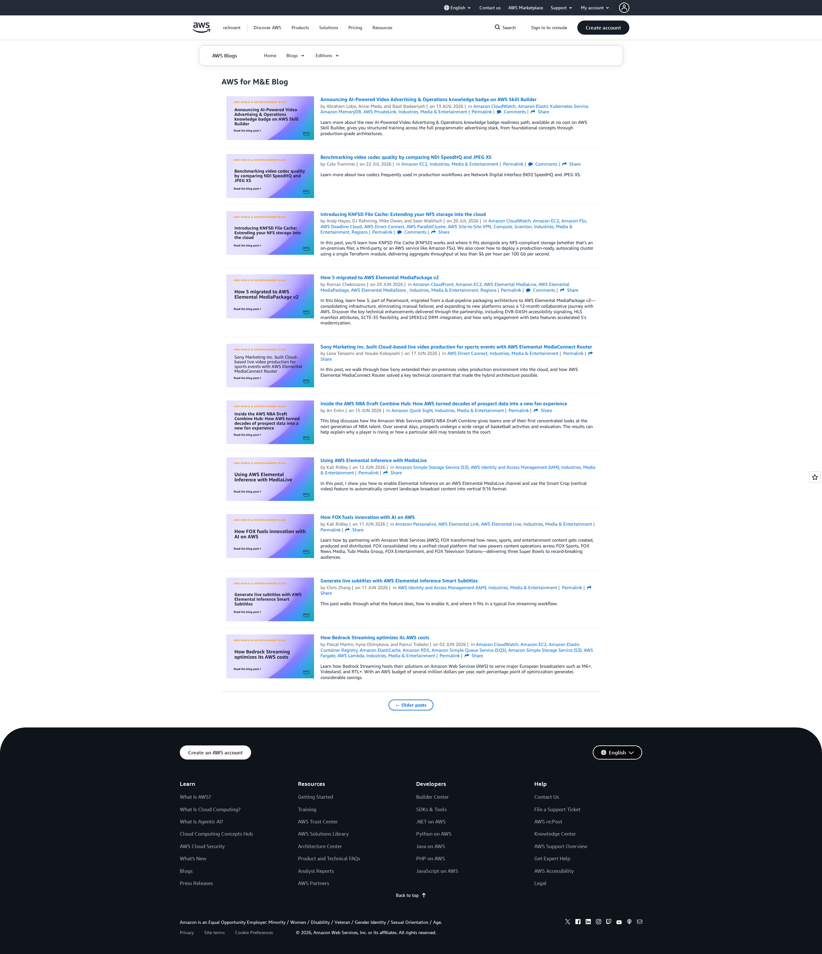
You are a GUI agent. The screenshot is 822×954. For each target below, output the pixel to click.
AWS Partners (313, 883)
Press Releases (196, 883)
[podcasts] (629, 922)
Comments (514, 111)
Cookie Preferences (254, 932)
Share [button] (543, 111)
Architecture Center (320, 846)
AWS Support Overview (560, 846)
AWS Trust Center (318, 821)
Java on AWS (430, 846)
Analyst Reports (316, 871)
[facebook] (578, 922)
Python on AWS (433, 833)
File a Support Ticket (557, 809)
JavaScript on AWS (437, 871)
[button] (267, 27)
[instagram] (598, 922)
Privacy (187, 932)
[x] (567, 922)
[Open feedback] (815, 477)
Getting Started (315, 797)
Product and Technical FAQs (329, 858)
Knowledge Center (555, 833)
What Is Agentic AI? (201, 821)
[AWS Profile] (624, 8)
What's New (193, 858)
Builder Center (432, 797)
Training (307, 809)
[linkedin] (588, 922)
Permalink (482, 111)
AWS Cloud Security (202, 846)
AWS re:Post (548, 821)
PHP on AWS (430, 858)
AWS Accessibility (554, 871)
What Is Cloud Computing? (210, 809)
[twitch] (608, 922)
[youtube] (619, 922)
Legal (540, 883)
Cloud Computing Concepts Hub (216, 833)
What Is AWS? (195, 797)
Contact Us (546, 797)
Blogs (186, 871)
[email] (639, 922)
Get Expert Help (552, 858)
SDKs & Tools (431, 809)
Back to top (407, 895)
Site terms (214, 932)
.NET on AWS (431, 821)
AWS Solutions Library (323, 833)
